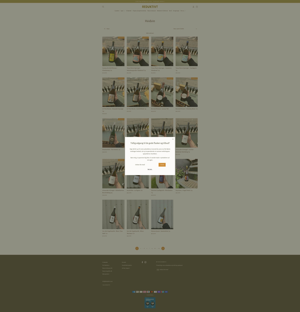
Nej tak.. (150, 169)
